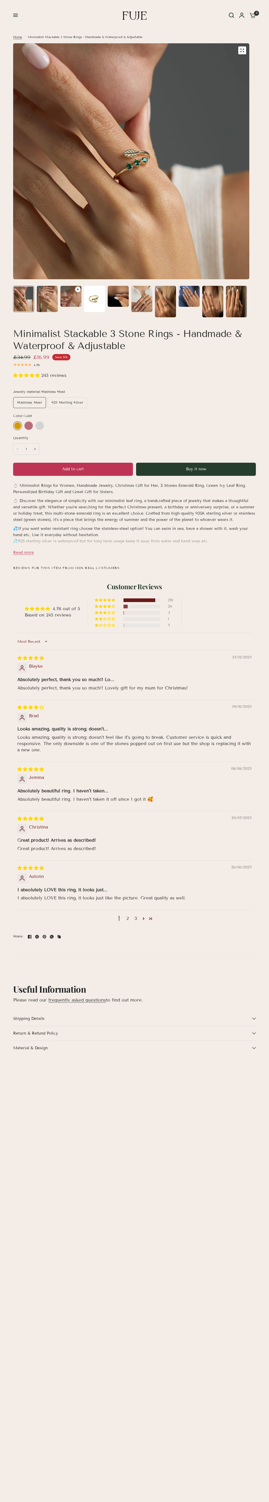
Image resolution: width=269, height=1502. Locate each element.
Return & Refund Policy (35, 1033)
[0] (251, 15)
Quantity (20, 438)
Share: (18, 936)
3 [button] (135, 918)
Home (17, 37)
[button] (27, 375)
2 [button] (127, 918)
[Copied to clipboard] (59, 937)
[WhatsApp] (52, 937)
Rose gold (28, 425)
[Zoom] (242, 50)
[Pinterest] (44, 937)
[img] (30, 658)
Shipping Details (28, 1018)
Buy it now (196, 469)
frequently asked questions (77, 1000)
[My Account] (242, 15)
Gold (17, 425)
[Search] (231, 15)
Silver (39, 425)
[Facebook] (30, 937)
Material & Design (30, 1048)
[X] (37, 937)
